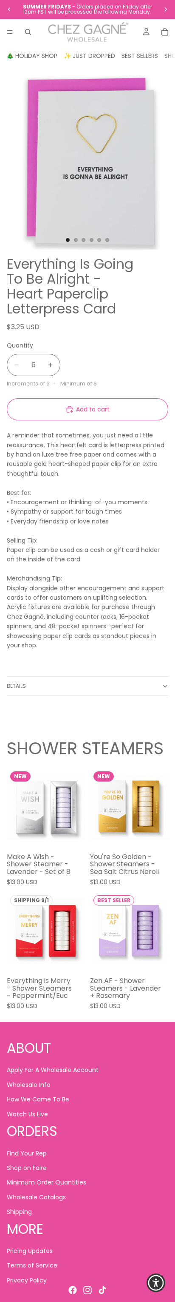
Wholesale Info (29, 1085)
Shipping (19, 1211)
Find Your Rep (27, 1153)
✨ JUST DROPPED (89, 56)
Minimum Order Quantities (46, 1182)
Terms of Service (32, 1265)
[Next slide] (165, 9)
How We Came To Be (38, 1099)
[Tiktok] (102, 1290)
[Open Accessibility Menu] (156, 1283)
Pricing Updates (30, 1251)
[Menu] (10, 32)
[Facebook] (73, 1290)
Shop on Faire (27, 1168)
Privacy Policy (27, 1280)
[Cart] (164, 32)
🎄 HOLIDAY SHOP (31, 56)
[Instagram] (87, 1290)
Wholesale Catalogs (36, 1197)
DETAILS (16, 686)
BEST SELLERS (139, 56)
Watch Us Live (27, 1113)
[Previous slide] (9, 9)
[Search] (28, 32)
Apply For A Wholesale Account (53, 1070)
